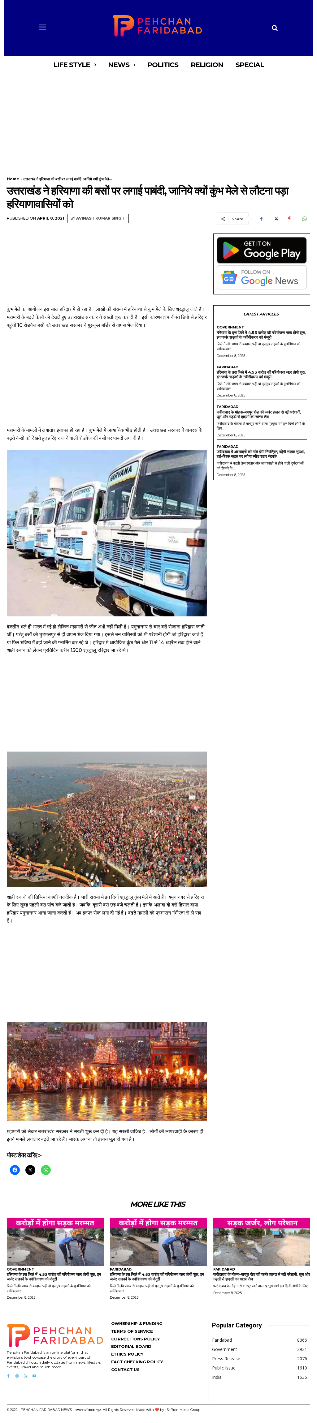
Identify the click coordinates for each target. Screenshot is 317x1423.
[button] (274, 27)
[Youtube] (34, 1376)
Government (230, 327)
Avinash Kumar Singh (100, 218)
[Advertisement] (158, 120)
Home (13, 179)
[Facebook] (261, 218)
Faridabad (227, 367)
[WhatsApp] (304, 218)
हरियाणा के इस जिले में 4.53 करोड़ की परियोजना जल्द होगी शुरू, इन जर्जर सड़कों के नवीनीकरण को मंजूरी (261, 335)
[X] (275, 218)
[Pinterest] (290, 218)
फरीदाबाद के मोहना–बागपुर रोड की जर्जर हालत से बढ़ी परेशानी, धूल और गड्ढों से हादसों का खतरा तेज (259, 414)
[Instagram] (17, 1376)
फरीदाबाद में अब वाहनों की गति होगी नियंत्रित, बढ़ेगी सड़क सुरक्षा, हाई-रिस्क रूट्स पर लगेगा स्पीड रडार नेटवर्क (261, 454)
